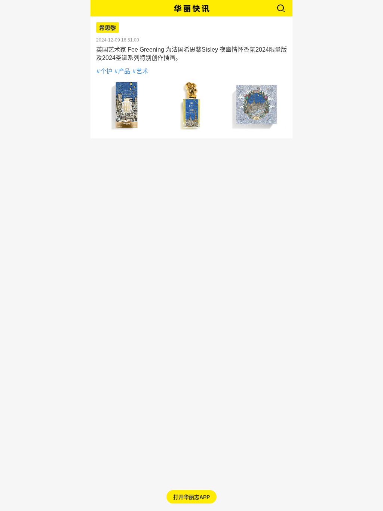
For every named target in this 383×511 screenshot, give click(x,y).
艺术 (142, 71)
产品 (124, 71)
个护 (106, 71)
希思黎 (107, 28)
